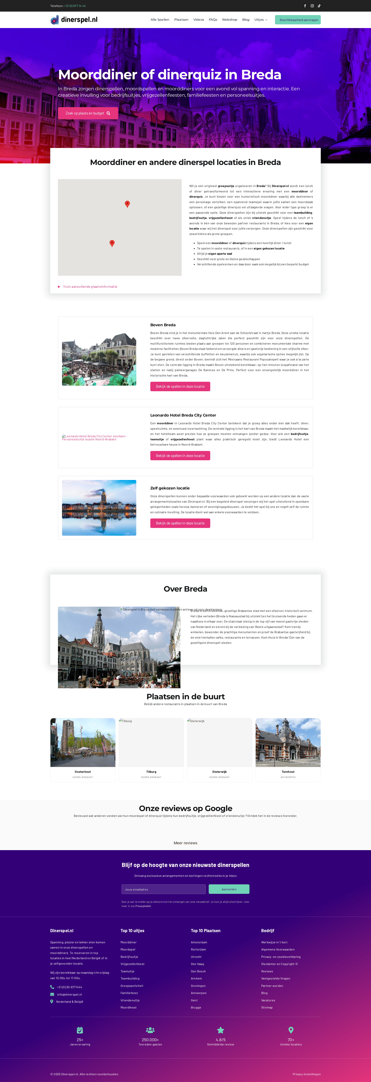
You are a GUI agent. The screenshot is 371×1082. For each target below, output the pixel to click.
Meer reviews (185, 843)
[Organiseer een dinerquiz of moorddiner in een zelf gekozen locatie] (99, 481)
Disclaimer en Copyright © (279, 964)
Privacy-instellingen (307, 1074)
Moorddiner (129, 942)
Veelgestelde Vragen (275, 978)
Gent (194, 1000)
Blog (264, 993)
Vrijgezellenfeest (133, 964)
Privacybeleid (143, 906)
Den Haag (197, 964)
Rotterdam (198, 949)
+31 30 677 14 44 (75, 6)
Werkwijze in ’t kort (274, 942)
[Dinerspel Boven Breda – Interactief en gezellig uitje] (99, 331)
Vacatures (268, 1000)
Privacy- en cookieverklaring (281, 956)
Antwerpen (199, 993)
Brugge (196, 1007)
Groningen (198, 985)
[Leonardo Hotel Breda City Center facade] (99, 436)
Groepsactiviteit (132, 985)
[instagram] (312, 5)
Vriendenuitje (130, 1000)
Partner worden (272, 985)
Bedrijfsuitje (129, 956)
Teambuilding (130, 978)
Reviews (267, 971)
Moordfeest (129, 1007)
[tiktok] (319, 5)
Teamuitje (127, 971)
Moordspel (128, 949)
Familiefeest (129, 993)
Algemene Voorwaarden (278, 949)
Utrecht (196, 956)
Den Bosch (198, 971)
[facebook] (305, 5)
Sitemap (267, 1007)
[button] (112, 243)
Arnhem (196, 978)
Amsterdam (199, 942)
